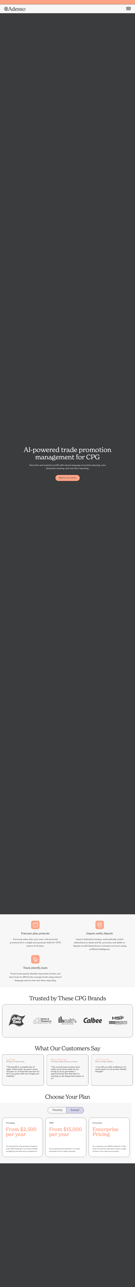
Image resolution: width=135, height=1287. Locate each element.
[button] (128, 8)
